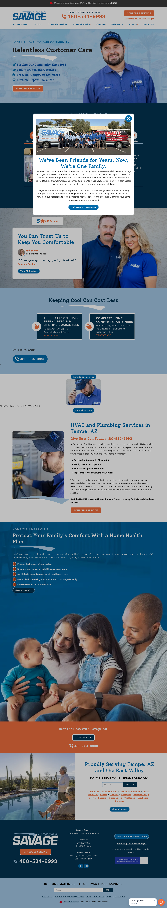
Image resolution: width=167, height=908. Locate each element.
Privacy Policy (125, 861)
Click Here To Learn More (83, 207)
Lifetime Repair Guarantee (35, 80)
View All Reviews (28, 271)
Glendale (114, 794)
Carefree (124, 791)
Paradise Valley (141, 794)
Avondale (94, 791)
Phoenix (102, 798)
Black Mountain (109, 791)
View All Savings (83, 410)
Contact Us (83, 737)
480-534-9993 (86, 16)
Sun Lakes (143, 798)
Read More (114, 3)
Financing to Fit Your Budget (139, 19)
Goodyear (126, 794)
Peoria (92, 798)
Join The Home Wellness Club (132, 836)
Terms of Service (133, 861)
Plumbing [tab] (133, 141)
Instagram (86, 866)
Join (108, 890)
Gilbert (103, 794)
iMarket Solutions (71, 902)
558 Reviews (51, 221)
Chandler (135, 791)
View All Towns (119, 809)
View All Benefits (23, 590)
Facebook (80, 866)
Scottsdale (129, 798)
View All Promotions (83, 377)
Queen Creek (115, 798)
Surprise (119, 801)
